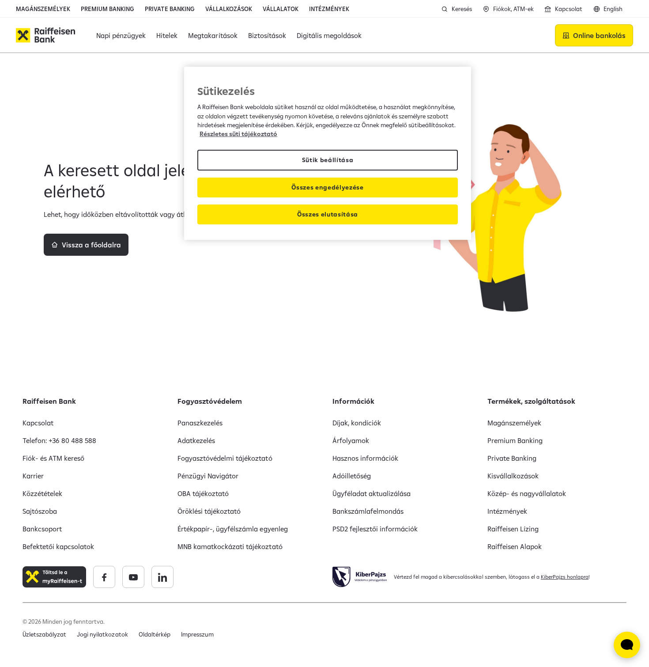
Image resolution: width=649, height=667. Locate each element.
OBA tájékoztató (203, 493)
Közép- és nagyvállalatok (526, 493)
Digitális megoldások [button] (329, 35)
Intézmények (507, 511)
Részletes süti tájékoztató (238, 134)
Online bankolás (599, 35)
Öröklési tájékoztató (209, 511)
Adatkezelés (196, 440)
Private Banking (511, 458)
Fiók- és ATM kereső (53, 458)
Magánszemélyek (514, 422)
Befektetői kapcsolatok (58, 546)
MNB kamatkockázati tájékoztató (230, 546)
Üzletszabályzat (44, 634)
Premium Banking (515, 440)
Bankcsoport (42, 528)
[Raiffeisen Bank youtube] (133, 577)
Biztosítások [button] (267, 35)
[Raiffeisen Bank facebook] (104, 577)
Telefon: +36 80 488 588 (59, 440)
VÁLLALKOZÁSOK (228, 9)
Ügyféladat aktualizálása (371, 493)
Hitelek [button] (166, 35)
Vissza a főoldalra (91, 244)
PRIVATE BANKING (169, 9)
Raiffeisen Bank (49, 401)
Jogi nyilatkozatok (102, 634)
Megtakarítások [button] (212, 35)
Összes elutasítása (327, 214)
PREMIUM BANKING (107, 9)
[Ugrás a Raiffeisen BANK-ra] (45, 35)
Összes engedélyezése (327, 187)
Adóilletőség (351, 475)
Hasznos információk (365, 458)
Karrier (33, 475)
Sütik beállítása (328, 160)
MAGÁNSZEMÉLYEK (43, 9)
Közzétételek (42, 493)
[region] (327, 153)
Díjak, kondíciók (356, 422)
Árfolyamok (350, 440)
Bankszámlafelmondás (368, 511)
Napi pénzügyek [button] (121, 35)
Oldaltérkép (154, 634)
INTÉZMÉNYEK (329, 9)
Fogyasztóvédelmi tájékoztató (224, 458)
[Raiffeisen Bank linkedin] (162, 577)
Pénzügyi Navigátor (207, 475)
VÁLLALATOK (280, 9)
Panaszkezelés (200, 422)
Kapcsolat (38, 422)
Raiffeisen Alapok (514, 546)
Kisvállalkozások (513, 475)
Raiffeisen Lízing (513, 528)
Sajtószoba (40, 511)
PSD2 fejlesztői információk (375, 528)
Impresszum (197, 634)
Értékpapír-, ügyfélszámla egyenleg (232, 528)
